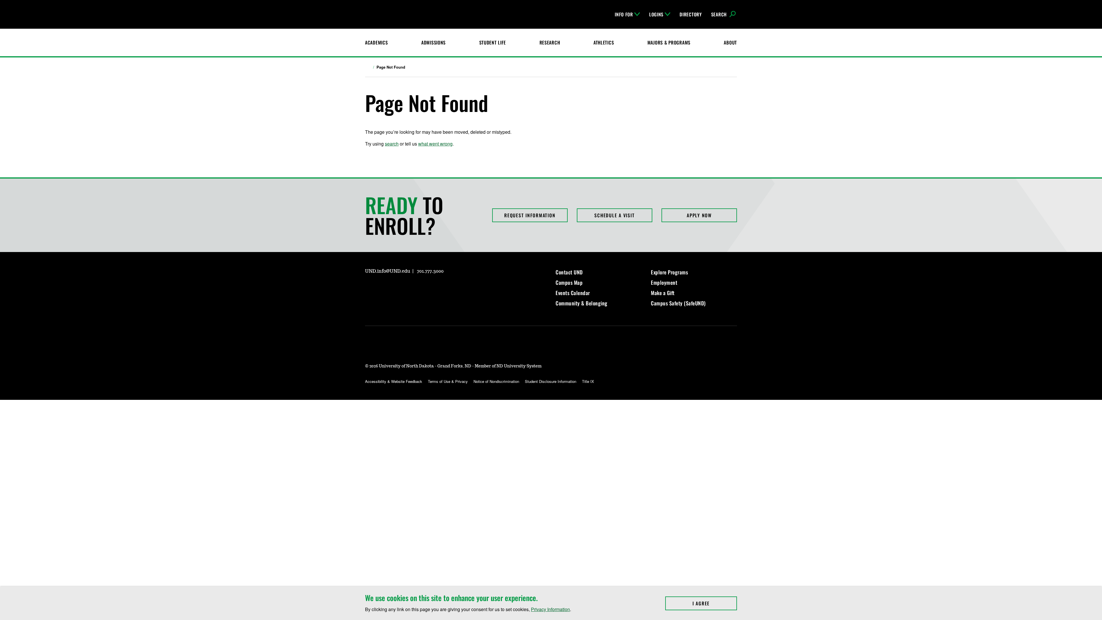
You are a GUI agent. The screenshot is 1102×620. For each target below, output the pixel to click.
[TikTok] (424, 288)
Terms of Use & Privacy (448, 381)
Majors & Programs (668, 42)
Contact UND (569, 272)
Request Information (529, 215)
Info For (624, 14)
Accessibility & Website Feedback (393, 381)
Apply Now (699, 215)
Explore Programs (669, 272)
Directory (691, 14)
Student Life (492, 42)
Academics (376, 42)
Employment (664, 282)
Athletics (603, 42)
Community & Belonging (582, 303)
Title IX (588, 381)
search (392, 143)
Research (550, 42)
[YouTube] (410, 288)
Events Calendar (573, 293)
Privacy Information (550, 609)
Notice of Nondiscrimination (496, 381)
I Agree (714, 603)
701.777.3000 (430, 271)
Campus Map (569, 282)
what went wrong (435, 143)
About (730, 42)
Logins (656, 14)
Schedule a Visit (614, 215)
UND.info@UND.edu (387, 271)
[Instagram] (369, 288)
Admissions (433, 42)
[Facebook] (383, 288)
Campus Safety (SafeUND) (678, 303)
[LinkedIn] (397, 288)
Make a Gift (663, 293)
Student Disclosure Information (550, 381)
